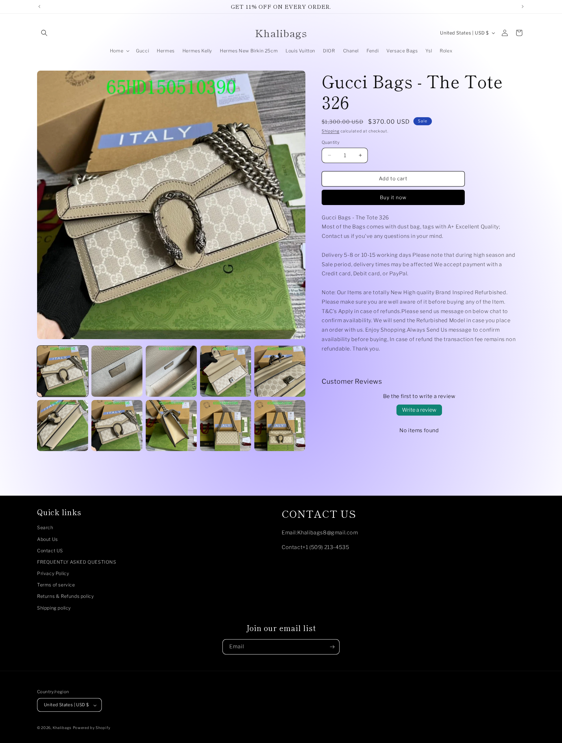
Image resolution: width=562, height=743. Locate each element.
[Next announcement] (522, 6)
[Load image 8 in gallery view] (171, 425)
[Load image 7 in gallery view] (116, 425)
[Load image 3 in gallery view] (171, 371)
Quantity (331, 142)
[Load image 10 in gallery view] (279, 425)
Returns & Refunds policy (65, 596)
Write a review (419, 410)
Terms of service (56, 585)
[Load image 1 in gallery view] (62, 371)
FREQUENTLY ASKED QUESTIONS (76, 562)
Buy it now (393, 197)
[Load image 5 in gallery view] (279, 371)
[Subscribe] (332, 646)
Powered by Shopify (92, 728)
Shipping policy (54, 608)
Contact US (50, 550)
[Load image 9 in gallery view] (225, 425)
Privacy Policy (53, 573)
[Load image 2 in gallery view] (116, 371)
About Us (47, 539)
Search (45, 527)
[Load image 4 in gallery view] (225, 371)
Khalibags (62, 728)
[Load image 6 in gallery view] (62, 425)
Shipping (331, 131)
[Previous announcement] (39, 6)
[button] (44, 33)
